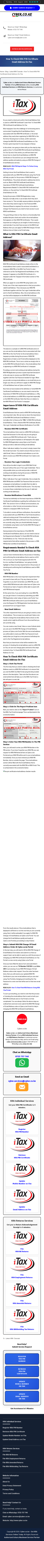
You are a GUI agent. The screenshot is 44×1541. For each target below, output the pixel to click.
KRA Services (20, 85)
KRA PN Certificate (27, 274)
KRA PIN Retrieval (13, 584)
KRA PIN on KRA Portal (29, 765)
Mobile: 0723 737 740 (15, 29)
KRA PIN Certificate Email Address (23, 958)
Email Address (20, 172)
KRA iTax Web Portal (17, 672)
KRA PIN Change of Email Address (26, 629)
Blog (6, 71)
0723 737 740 (22, 1056)
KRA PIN (31, 136)
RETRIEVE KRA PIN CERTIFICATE (22, 49)
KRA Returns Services (25, 87)
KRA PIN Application (9, 372)
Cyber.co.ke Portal (19, 230)
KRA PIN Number (8, 577)
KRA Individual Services (30, 1035)
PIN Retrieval (10, 589)
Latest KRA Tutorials (16, 71)
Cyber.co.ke (7, 82)
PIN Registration (22, 603)
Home (2, 71)
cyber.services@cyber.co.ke (17, 37)
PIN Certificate (7, 279)
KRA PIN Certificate (23, 134)
